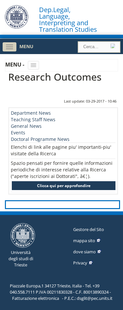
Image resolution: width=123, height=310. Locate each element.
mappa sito (84, 240)
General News (26, 126)
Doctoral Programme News (40, 139)
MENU (26, 46)
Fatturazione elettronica (35, 298)
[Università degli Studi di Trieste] (17, 27)
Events (18, 132)
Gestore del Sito (88, 229)
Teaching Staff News (33, 119)
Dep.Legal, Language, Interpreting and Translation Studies (68, 20)
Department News (31, 113)
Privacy (80, 263)
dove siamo (84, 252)
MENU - (15, 64)
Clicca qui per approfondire (64, 185)
